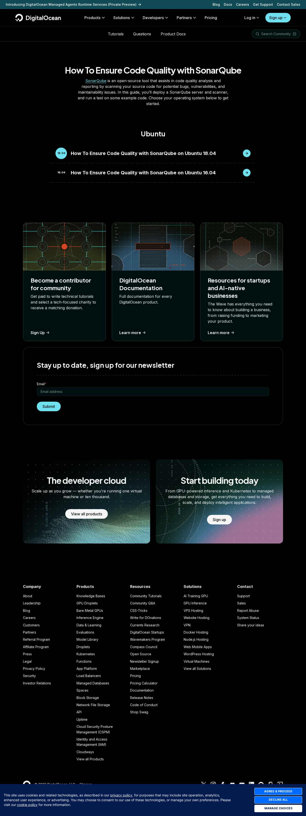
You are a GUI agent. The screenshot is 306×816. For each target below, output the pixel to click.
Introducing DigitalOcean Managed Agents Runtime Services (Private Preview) (71, 4)
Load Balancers (88, 676)
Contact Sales (288, 4)
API (79, 712)
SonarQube (95, 80)
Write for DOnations (145, 618)
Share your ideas (250, 625)
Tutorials (116, 34)
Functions (84, 661)
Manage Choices (278, 808)
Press (27, 654)
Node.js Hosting (196, 639)
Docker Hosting (196, 632)
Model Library (87, 639)
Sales (241, 603)
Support (243, 596)
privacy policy (121, 795)
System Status (248, 618)
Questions (142, 34)
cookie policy (27, 805)
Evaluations (85, 632)
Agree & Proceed (278, 791)
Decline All (278, 799)
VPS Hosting (193, 610)
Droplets (83, 647)
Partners (29, 632)
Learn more (130, 332)
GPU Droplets (87, 603)
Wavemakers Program (147, 639)
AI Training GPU (196, 596)
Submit (49, 406)
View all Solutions (197, 669)
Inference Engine (90, 618)
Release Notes (141, 698)
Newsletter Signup (144, 661)
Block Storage (87, 698)
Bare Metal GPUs (89, 610)
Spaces (82, 690)
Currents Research (144, 625)
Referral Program (36, 639)
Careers (242, 4)
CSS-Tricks (139, 610)
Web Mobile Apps (198, 647)
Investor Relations (37, 683)
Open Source (140, 654)
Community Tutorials (146, 596)
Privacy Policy (34, 669)
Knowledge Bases (90, 596)
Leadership (32, 603)
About (27, 596)
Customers (31, 625)
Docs (228, 4)
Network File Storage (93, 705)
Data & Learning (88, 625)
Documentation (142, 690)
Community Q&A (142, 603)
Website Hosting (196, 618)
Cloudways (85, 752)
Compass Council (143, 647)
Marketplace (140, 669)
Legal (27, 661)
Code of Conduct (144, 705)
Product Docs (173, 34)
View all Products (90, 759)
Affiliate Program (36, 647)
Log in (249, 17)
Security (29, 676)
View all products (86, 514)
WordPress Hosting (199, 654)
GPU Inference (195, 603)
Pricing (135, 676)
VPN (187, 625)
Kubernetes (85, 654)
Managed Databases (92, 683)
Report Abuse (248, 610)
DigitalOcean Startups (147, 632)
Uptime (81, 719)
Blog (216, 4)
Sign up (276, 17)
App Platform (86, 669)
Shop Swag (139, 712)
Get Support (263, 4)
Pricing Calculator (144, 683)
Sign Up (38, 332)
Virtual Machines (196, 661)
